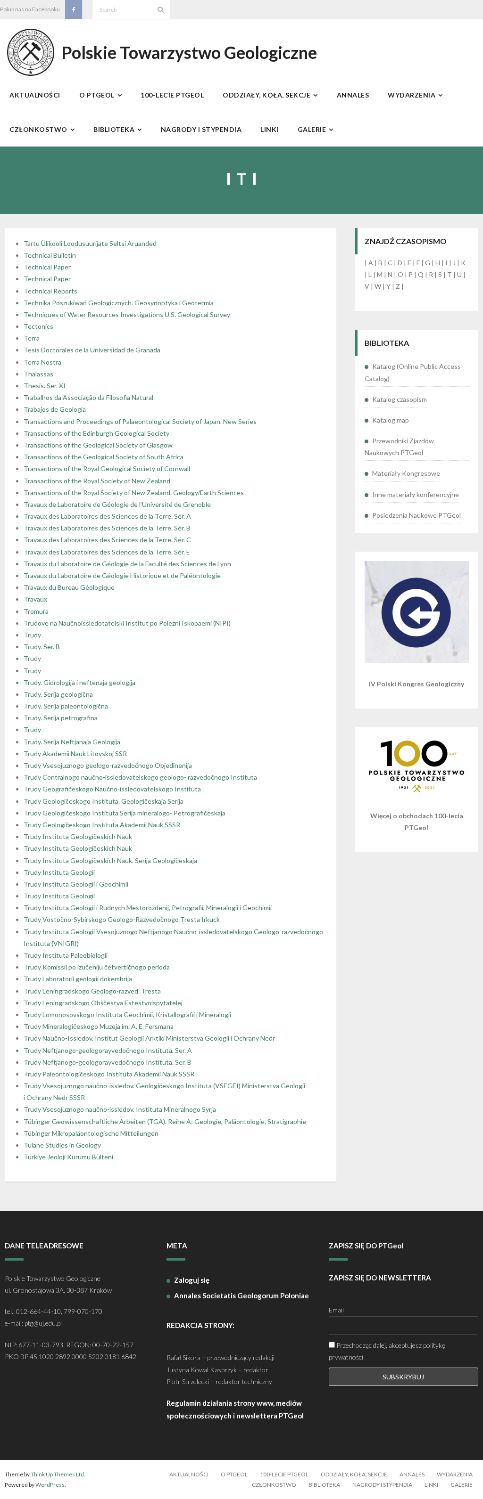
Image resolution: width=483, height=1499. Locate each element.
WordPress (50, 1484)
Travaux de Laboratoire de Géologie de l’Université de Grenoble (117, 504)
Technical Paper (47, 267)
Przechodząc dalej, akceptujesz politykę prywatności (387, 1351)
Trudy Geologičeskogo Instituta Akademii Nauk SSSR (102, 825)
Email (336, 1310)
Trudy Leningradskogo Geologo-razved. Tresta (92, 991)
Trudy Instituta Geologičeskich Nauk (78, 836)
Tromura (36, 611)
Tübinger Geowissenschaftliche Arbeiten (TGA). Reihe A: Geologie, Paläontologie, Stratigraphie (165, 1121)
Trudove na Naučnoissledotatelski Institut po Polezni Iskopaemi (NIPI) (127, 623)
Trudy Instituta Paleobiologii (66, 955)
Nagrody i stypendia (382, 1484)
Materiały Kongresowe (406, 473)
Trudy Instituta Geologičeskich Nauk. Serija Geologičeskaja (110, 860)
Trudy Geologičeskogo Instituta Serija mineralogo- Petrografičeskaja (124, 813)
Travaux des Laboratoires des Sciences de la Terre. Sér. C (107, 540)
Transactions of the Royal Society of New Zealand (97, 481)
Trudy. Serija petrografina (61, 718)
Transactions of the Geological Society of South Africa (103, 457)
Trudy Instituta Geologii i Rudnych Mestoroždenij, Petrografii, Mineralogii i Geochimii (148, 908)
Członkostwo (274, 1484)
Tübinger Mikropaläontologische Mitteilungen (91, 1133)
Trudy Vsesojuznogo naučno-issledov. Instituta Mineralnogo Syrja (120, 1109)
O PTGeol (234, 1474)
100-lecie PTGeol (284, 1474)
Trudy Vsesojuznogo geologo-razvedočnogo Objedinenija (108, 765)
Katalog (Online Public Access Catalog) (413, 372)
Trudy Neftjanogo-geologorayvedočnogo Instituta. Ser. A (108, 1050)
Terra (32, 338)
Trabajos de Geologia (55, 409)
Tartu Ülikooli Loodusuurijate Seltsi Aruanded (90, 243)
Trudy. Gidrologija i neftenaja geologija (79, 682)
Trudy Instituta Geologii (59, 872)
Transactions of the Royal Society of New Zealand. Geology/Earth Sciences (134, 493)
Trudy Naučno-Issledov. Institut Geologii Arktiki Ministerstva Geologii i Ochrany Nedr (149, 1038)
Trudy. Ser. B (42, 647)
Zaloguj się (191, 1280)
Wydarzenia (455, 1474)
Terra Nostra (42, 362)
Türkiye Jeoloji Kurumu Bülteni (68, 1157)
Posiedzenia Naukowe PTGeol (416, 515)
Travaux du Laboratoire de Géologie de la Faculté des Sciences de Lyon (127, 564)
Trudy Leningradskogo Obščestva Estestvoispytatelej (103, 1003)
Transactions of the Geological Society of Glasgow (98, 445)
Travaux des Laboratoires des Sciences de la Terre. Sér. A (107, 516)
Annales (412, 1474)
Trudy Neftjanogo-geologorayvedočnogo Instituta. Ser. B (108, 1062)
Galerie (461, 1484)
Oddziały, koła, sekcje (354, 1474)
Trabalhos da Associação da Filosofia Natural (88, 397)
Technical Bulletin (50, 255)
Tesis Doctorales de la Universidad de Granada (92, 350)
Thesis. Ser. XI (45, 386)
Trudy (32, 635)
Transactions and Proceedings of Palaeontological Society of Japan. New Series (140, 421)
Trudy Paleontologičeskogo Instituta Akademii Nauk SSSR (109, 1074)
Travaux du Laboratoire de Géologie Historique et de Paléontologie (122, 575)
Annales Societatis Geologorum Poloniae (241, 1295)
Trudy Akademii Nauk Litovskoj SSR (75, 754)
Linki (431, 1484)
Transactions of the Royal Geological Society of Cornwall (107, 468)
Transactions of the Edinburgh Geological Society (96, 433)
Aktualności (188, 1474)
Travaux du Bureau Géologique (69, 587)
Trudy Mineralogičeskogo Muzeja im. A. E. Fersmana (99, 1026)
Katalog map (390, 420)
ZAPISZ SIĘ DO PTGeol (366, 1245)
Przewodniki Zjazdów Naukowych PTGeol (399, 446)
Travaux (35, 599)
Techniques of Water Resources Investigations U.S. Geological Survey (127, 314)
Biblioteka (324, 1484)
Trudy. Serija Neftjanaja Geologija (72, 742)
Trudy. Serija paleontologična (66, 706)
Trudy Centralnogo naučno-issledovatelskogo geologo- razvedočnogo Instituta (140, 777)
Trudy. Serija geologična (58, 694)
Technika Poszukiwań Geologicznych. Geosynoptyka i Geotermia (119, 303)
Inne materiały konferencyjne (415, 494)
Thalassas (38, 374)
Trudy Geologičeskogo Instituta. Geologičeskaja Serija (103, 801)
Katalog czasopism (399, 399)
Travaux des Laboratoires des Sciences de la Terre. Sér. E (107, 552)
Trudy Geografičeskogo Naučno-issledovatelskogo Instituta (112, 789)
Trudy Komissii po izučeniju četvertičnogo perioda (97, 967)
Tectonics (38, 326)
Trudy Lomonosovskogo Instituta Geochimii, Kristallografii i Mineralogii (127, 1014)
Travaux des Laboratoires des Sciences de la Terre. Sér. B (107, 528)
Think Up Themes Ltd (57, 1474)
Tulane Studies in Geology (62, 1145)
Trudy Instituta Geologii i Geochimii (76, 884)
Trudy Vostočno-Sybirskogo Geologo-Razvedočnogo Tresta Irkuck (122, 919)
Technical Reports (50, 291)
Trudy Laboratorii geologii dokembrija (78, 979)
